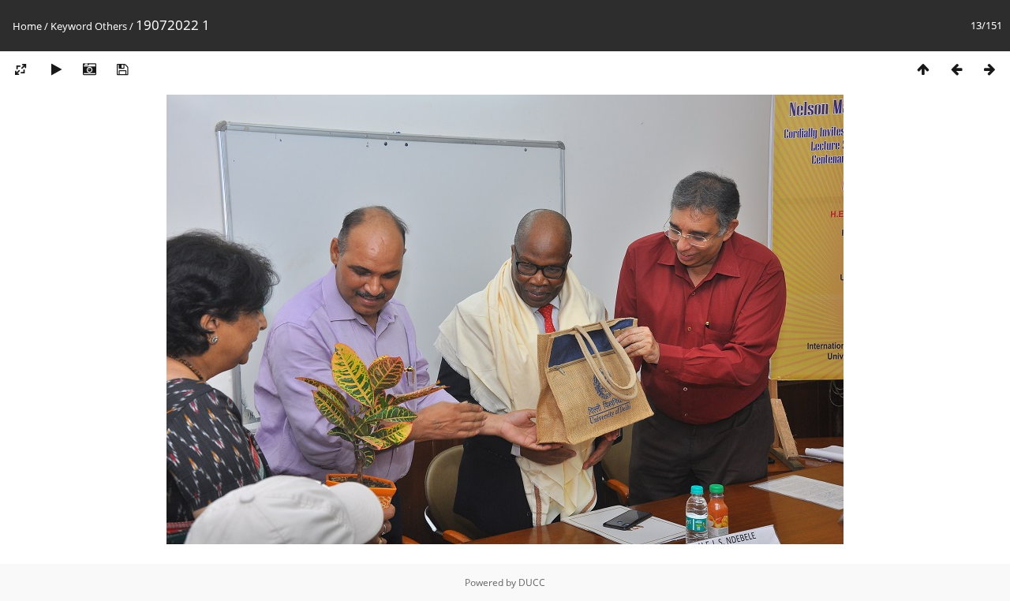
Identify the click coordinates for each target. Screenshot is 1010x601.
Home (27, 26)
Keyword (71, 26)
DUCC (531, 582)
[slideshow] (56, 70)
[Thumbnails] (923, 70)
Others (111, 26)
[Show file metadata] (89, 70)
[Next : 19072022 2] (989, 70)
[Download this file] (122, 70)
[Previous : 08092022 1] (956, 70)
